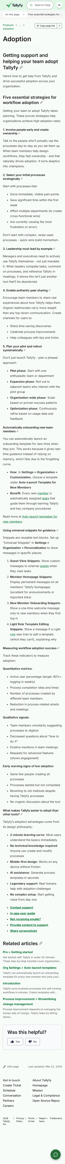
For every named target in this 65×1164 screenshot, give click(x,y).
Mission (37, 1090)
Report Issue (42, 1120)
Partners (8, 1100)
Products (8, 25)
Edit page (13, 1066)
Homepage (39, 1085)
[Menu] (59, 5)
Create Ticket (12, 1085)
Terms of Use (31, 1120)
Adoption (8, 28)
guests (44, 566)
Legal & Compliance (46, 1095)
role (12, 634)
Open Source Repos (46, 1100)
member (43, 493)
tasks (45, 498)
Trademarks (56, 1118)
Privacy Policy (20, 1120)
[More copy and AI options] (59, 25)
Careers (8, 1105)
